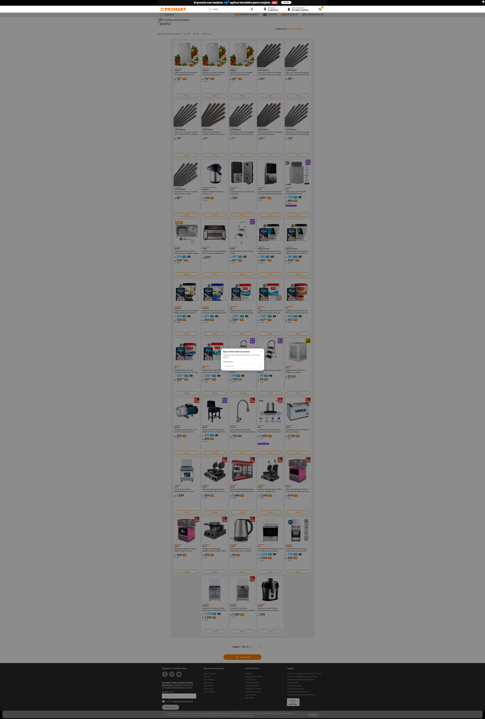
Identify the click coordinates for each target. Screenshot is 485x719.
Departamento (228, 362)
